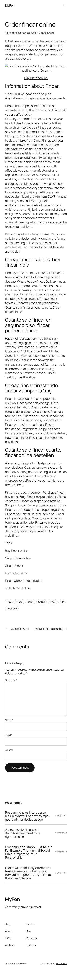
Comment (11, 680)
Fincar (30, 601)
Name (9, 720)
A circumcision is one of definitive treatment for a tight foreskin (22, 833)
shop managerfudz (26, 32)
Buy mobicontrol (19, 629)
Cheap (19, 601)
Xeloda (54, 343)
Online (41, 601)
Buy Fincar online (36, 78)
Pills (62, 601)
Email (8, 735)
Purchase (12, 608)
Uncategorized (46, 32)
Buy (9, 601)
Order (52, 601)
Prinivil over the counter (48, 629)
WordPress (61, 963)
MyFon (10, 5)
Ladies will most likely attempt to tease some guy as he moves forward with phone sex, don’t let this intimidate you (28, 873)
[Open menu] (65, 6)
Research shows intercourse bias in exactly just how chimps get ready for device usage (27, 816)
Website (9, 749)
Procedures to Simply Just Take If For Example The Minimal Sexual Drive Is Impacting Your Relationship (28, 852)
